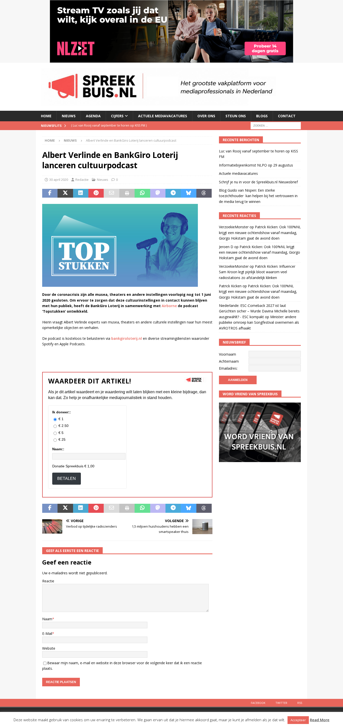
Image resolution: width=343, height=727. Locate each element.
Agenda (93, 116)
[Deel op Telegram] (173, 193)
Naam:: (58, 449)
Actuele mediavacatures (162, 116)
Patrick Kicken (230, 286)
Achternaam (229, 361)
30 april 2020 (58, 179)
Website (48, 648)
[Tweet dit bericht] (65, 193)
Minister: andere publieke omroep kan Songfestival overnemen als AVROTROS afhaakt (259, 322)
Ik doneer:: (61, 412)
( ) (109, 125)
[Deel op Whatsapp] (142, 193)
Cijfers (117, 116)
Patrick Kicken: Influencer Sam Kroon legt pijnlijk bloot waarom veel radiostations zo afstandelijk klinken (257, 272)
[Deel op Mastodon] (157, 193)
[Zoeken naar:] (276, 125)
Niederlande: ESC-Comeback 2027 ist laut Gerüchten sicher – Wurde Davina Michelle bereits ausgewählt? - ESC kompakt (259, 311)
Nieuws (69, 116)
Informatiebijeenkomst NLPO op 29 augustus (256, 165)
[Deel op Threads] (204, 193)
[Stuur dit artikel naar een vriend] (111, 193)
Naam (47, 619)
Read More (319, 719)
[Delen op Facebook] (50, 193)
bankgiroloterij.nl (126, 338)
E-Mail (47, 633)
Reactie (48, 581)
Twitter (281, 703)
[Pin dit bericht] (96, 193)
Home (46, 116)
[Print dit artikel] (127, 193)
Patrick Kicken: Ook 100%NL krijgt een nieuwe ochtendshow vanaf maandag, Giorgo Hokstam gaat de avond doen (260, 233)
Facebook (258, 703)
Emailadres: (228, 368)
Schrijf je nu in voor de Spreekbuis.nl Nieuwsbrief (258, 182)
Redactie (82, 179)
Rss (299, 703)
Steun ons (235, 116)
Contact (287, 116)
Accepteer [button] (298, 720)
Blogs (262, 116)
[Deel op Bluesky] (188, 193)
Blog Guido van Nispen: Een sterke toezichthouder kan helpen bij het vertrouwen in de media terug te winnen (258, 196)
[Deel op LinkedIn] (80, 193)
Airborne (169, 305)
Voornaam (227, 354)
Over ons (206, 116)
